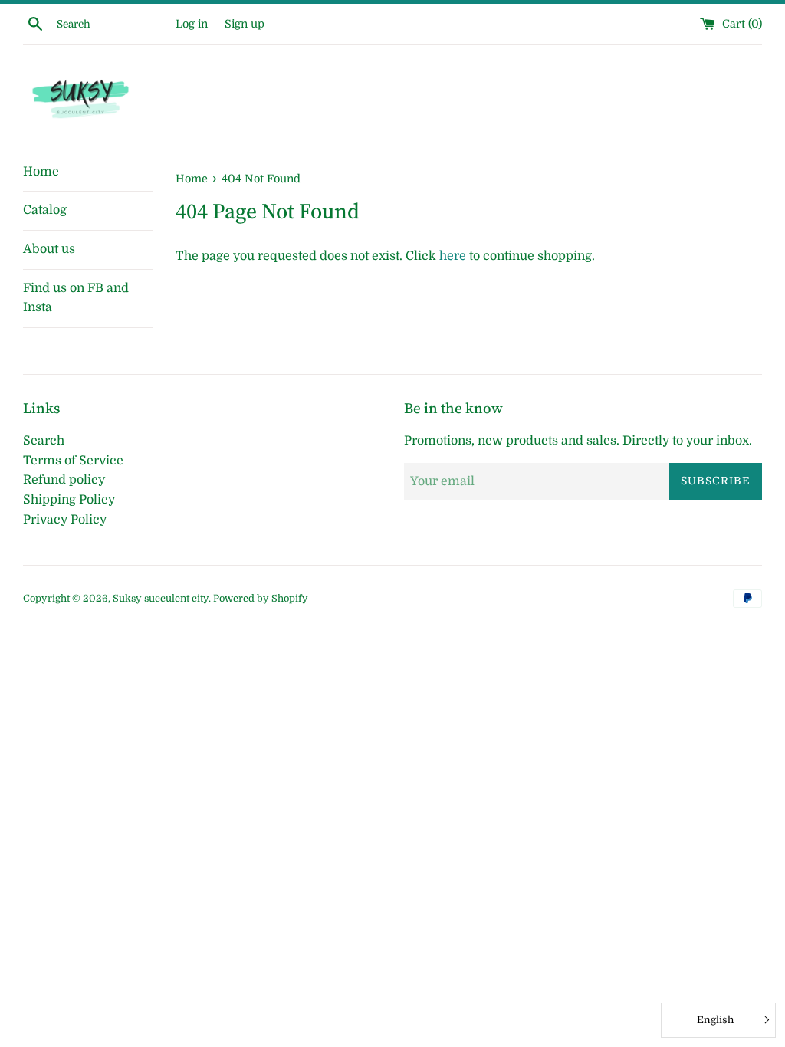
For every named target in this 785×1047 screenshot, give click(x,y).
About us (49, 249)
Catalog (45, 210)
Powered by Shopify (260, 598)
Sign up (244, 24)
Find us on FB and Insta (76, 298)
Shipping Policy (69, 500)
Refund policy (64, 480)
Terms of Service (73, 461)
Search (43, 441)
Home (41, 172)
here (452, 256)
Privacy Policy (65, 520)
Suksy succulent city (161, 598)
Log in (192, 24)
